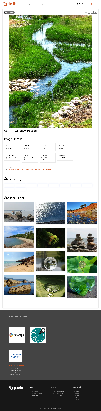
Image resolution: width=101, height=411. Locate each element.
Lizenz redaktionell (58, 393)
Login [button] (94, 4)
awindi (74, 205)
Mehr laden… (50, 303)
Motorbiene (12, 205)
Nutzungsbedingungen (59, 391)
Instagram (76, 395)
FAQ (37, 4)
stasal (11, 228)
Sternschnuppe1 (76, 231)
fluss (54, 185)
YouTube (76, 397)
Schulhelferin (44, 231)
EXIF (82, 145)
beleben (20, 185)
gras (76, 185)
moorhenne (44, 278)
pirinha (11, 278)
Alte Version (48, 4)
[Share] (95, 12)
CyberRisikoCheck (16, 365)
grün (87, 185)
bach (9, 185)
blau (43, 185)
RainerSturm (11, 12)
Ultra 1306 (44, 254)
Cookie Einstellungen (37, 393)
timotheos (12, 254)
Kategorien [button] (29, 4)
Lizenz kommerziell (58, 395)
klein (9, 189)
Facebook (76, 393)
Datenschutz (35, 391)
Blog (41, 4)
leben (20, 189)
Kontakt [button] (81, 4)
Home (22, 4)
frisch (65, 185)
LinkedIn (76, 391)
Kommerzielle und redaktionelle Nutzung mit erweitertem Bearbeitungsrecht (29, 170)
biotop (31, 185)
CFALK (74, 279)
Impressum (35, 395)
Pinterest (76, 399)
